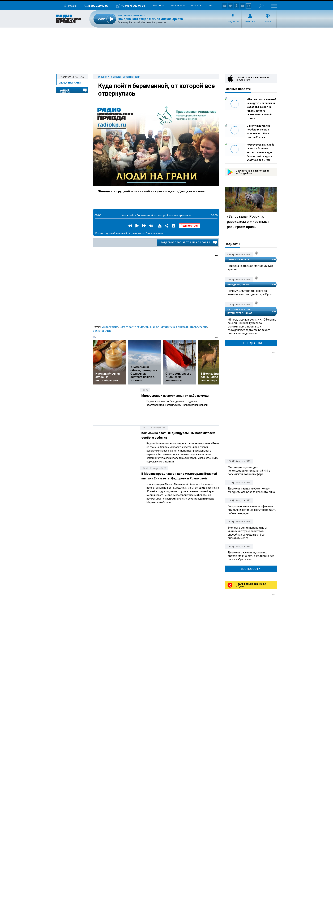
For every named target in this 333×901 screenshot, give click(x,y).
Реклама (196, 6)
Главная (102, 76)
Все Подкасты (251, 343)
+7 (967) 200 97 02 (133, 5)
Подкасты (233, 21)
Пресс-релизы (177, 6)
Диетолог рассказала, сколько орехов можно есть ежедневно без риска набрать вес (251, 556)
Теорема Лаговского (134, 16)
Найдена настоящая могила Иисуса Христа (150, 19)
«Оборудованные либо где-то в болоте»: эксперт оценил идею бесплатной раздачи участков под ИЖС (260, 152)
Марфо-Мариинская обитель (169, 327)
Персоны (250, 21)
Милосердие (109, 327)
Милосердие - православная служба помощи (175, 395)
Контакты (158, 6)
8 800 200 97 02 (98, 5)
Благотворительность (134, 327)
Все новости (250, 569)
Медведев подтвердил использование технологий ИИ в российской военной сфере (249, 471)
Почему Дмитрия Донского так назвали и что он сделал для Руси (249, 292)
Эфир (268, 21)
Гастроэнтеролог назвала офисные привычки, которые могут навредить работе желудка (252, 510)
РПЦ (108, 331)
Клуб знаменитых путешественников (240, 311)
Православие (198, 327)
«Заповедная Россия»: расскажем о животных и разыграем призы (248, 221)
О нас (210, 6)
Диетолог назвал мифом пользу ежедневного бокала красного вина (251, 490)
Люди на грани (131, 76)
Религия (98, 331)
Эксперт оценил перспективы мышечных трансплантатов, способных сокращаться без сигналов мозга (247, 533)
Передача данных (239, 284)
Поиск (261, 6)
